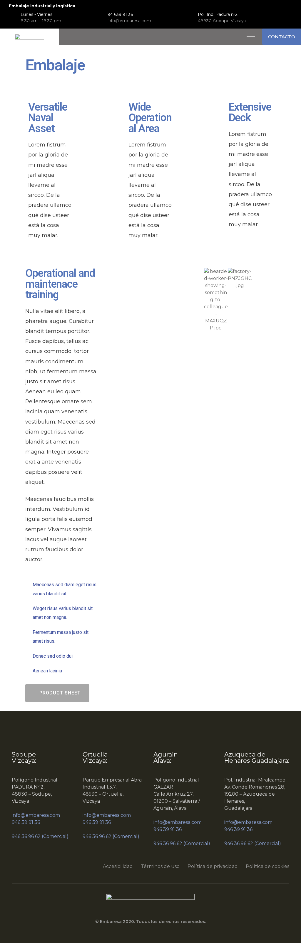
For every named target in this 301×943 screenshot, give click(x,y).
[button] (281, 37)
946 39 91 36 (26, 822)
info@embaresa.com (36, 815)
